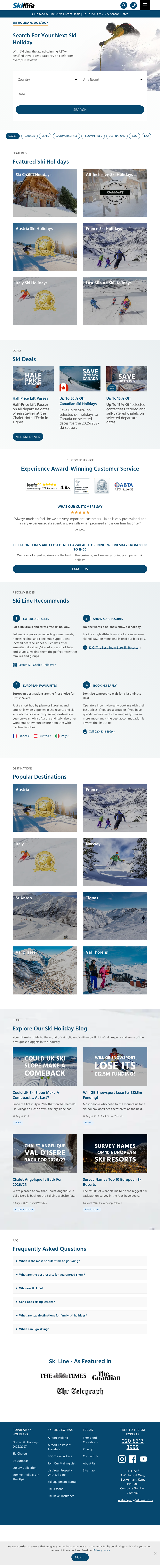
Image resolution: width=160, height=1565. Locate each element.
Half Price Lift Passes (30, 398)
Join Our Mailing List (62, 1463)
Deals (45, 136)
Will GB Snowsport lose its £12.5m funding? (112, 1095)
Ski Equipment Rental (62, 1482)
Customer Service (66, 136)
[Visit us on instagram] (122, 1459)
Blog (135, 136)
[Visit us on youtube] (143, 1459)
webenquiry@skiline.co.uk (135, 1500)
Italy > (65, 736)
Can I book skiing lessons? (37, 1302)
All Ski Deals (28, 436)
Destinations (117, 136)
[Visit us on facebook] (133, 1459)
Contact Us (90, 1456)
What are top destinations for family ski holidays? (53, 1315)
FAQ (146, 136)
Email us (80, 569)
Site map (89, 1470)
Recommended (93, 136)
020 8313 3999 (133, 1444)
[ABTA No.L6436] (124, 490)
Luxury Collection (24, 1467)
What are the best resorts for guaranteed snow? (52, 1275)
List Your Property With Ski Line (60, 1472)
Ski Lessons (55, 1489)
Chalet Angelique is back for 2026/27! (37, 1182)
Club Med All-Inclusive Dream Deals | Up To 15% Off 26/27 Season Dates (80, 14)
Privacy (88, 1449)
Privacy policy (101, 1550)
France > (24, 736)
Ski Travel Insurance (61, 1496)
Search (80, 109)
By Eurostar (20, 1460)
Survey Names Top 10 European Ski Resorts (112, 1182)
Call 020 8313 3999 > (102, 731)
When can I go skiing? (34, 1329)
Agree (80, 1557)
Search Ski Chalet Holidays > (37, 665)
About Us (89, 1463)
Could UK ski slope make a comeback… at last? (36, 1095)
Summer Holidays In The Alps (26, 1477)
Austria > (45, 736)
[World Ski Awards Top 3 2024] (104, 490)
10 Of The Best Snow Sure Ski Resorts (113, 647)
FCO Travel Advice (60, 1456)
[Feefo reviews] (83, 490)
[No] (155, 1553)
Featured (29, 136)
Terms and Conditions (90, 1440)
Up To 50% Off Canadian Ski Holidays (78, 401)
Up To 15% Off (118, 398)
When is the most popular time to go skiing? (49, 1261)
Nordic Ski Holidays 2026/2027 (26, 1444)
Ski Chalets (20, 1453)
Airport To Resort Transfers (59, 1447)
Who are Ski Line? (31, 1288)
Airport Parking (58, 1438)
